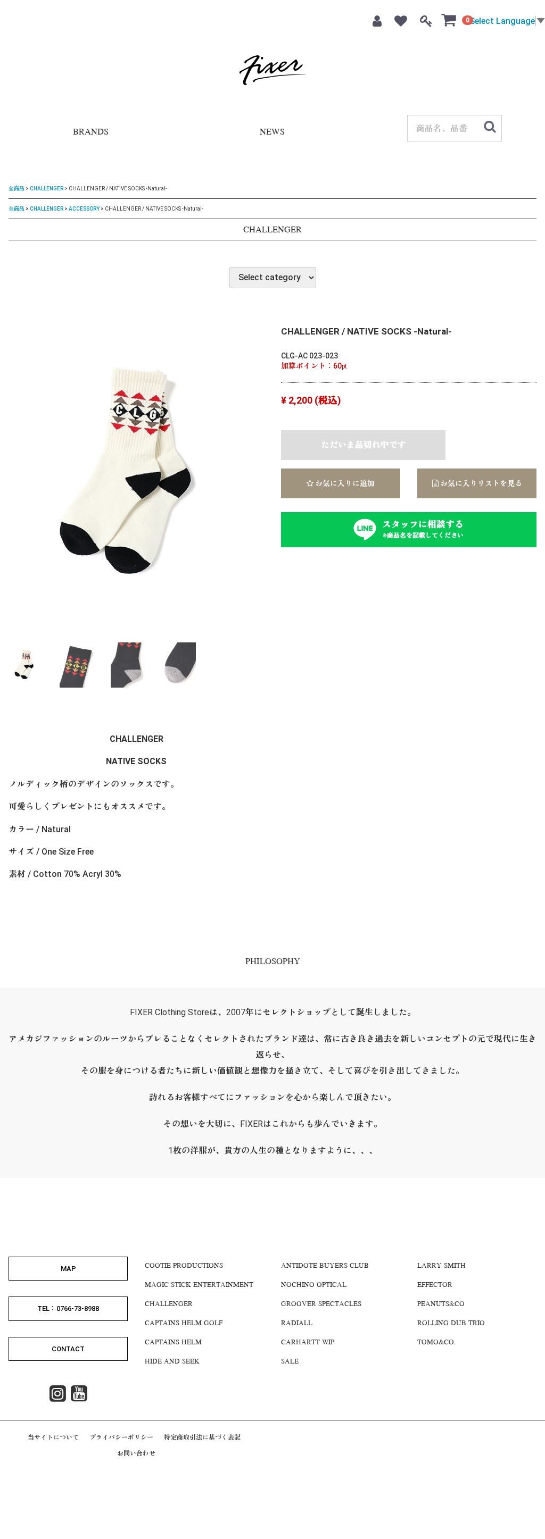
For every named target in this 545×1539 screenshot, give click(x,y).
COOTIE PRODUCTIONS (184, 1266)
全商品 (16, 188)
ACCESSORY (84, 208)
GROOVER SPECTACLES (321, 1304)
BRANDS (91, 133)
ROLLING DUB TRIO (451, 1323)
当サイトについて (53, 1437)
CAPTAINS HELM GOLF (183, 1323)
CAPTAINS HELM (173, 1343)
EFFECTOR (434, 1285)
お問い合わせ (136, 1453)
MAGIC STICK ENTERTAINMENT (199, 1285)
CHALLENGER (46, 188)
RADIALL (296, 1323)
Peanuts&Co (441, 1304)
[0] (449, 19)
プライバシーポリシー (121, 1437)
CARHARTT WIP (307, 1343)
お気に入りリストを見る (480, 483)
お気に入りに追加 (344, 483)
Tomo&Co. (436, 1343)
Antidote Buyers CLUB (325, 1266)
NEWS (272, 133)
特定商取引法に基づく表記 (202, 1437)
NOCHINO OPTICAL (313, 1285)
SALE (290, 1362)
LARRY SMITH (441, 1266)
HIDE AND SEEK (172, 1362)
